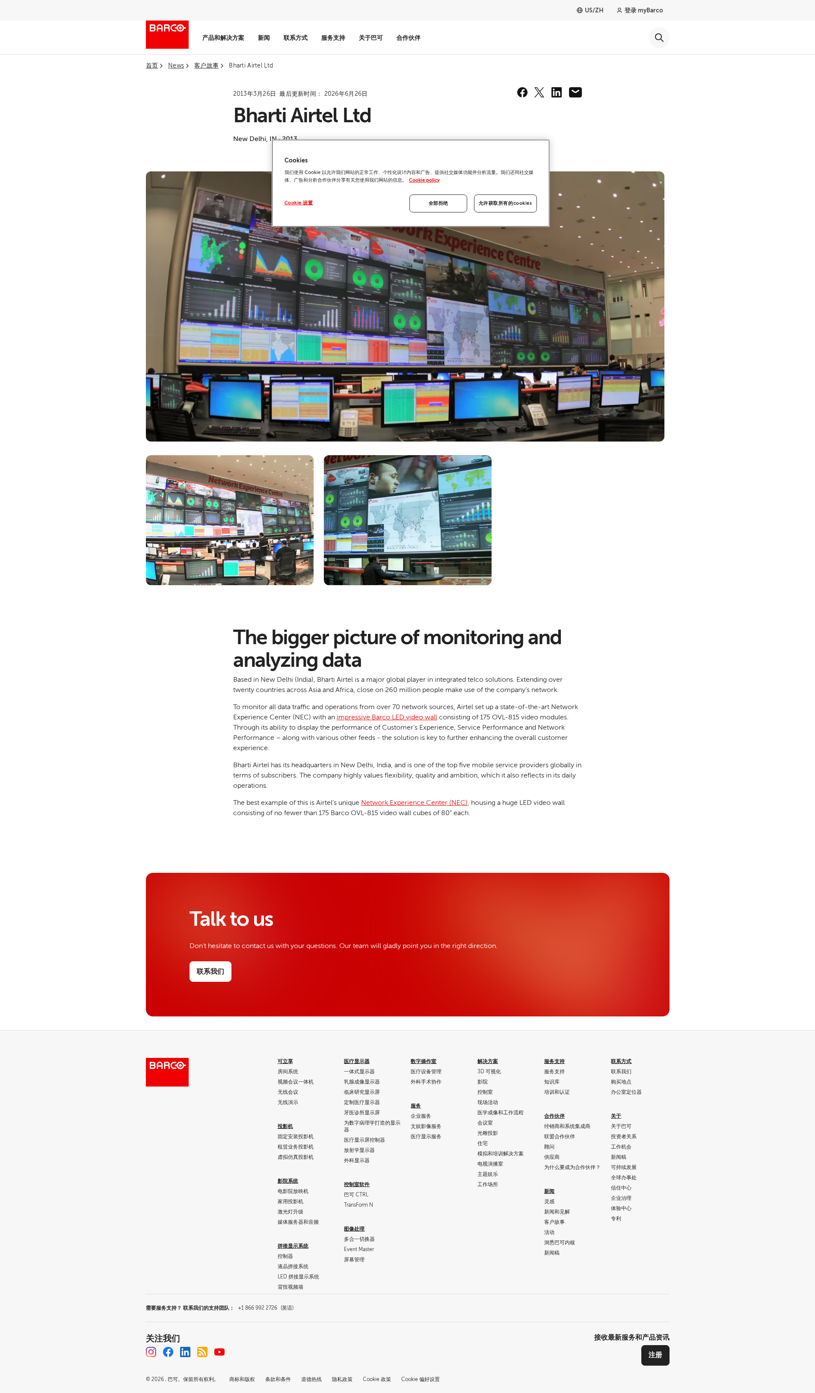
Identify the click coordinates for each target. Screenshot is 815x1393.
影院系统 (288, 1181)
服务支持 (333, 37)
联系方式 (296, 37)
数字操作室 (423, 1061)
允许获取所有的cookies (505, 203)
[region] (411, 183)
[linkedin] (556, 92)
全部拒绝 (438, 203)
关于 (616, 1116)
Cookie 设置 (299, 203)
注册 (655, 1355)
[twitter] (539, 92)
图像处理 (354, 1229)
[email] (575, 92)
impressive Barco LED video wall (387, 717)
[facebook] (522, 92)
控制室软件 (357, 1184)
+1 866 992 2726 (265, 1308)
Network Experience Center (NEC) (414, 803)
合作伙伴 (409, 37)
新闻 (264, 37)
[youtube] (219, 1352)
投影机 (285, 1126)
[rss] (202, 1352)
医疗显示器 (357, 1061)
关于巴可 (371, 37)
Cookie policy (424, 180)
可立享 (285, 1061)
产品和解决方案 (223, 37)
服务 (416, 1106)
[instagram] (151, 1352)
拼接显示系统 (293, 1246)
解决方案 (487, 1061)
